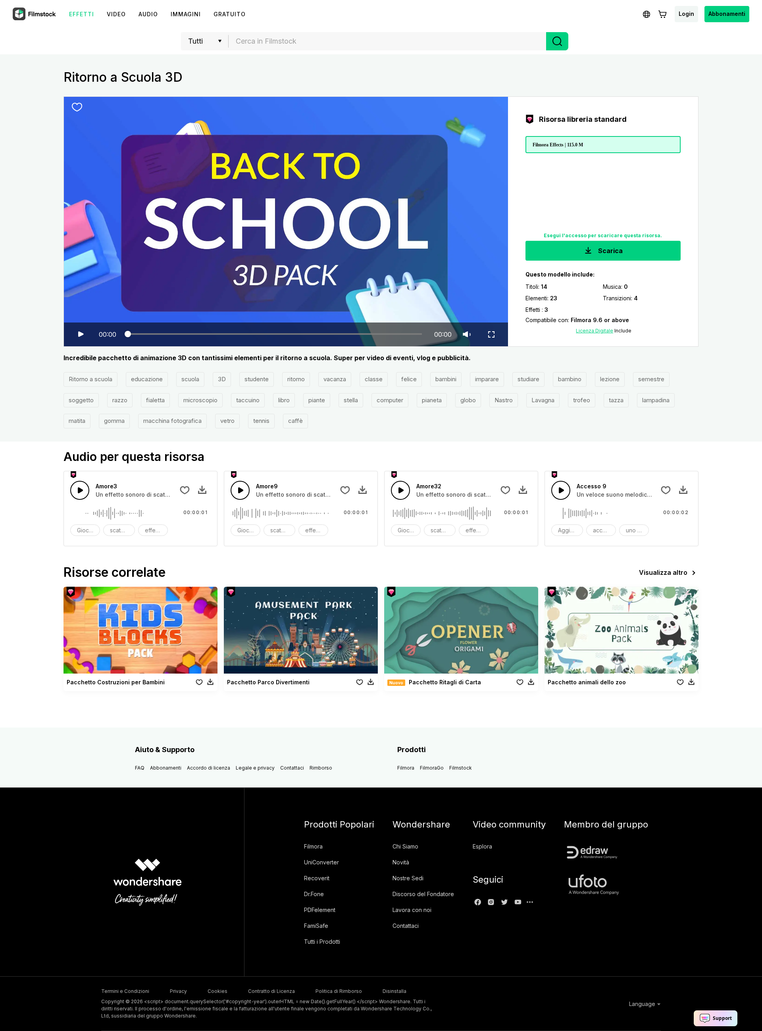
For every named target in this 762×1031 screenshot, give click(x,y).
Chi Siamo (405, 846)
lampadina (656, 400)
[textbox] (387, 41)
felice (409, 379)
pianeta (432, 400)
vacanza (334, 379)
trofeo (581, 400)
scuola (190, 379)
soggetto (81, 400)
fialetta (155, 400)
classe (374, 379)
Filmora (405, 768)
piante (316, 400)
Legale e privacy (255, 768)
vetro (227, 420)
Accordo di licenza (208, 768)
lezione (610, 379)
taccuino (248, 400)
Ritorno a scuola (90, 379)
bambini (445, 379)
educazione (147, 379)
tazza (616, 400)
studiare (528, 379)
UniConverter (321, 862)
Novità (401, 862)
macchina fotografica (172, 420)
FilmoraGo (432, 768)
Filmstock (460, 768)
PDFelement (319, 909)
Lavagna (542, 400)
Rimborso (321, 768)
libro (284, 400)
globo (468, 400)
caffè (295, 420)
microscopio (200, 400)
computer (390, 400)
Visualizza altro (663, 572)
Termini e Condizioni (125, 991)
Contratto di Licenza (271, 991)
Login (686, 13)
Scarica (610, 251)
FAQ (139, 768)
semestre (651, 379)
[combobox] (387, 41)
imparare (487, 379)
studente (256, 379)
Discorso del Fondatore (423, 894)
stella (351, 400)
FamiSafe (316, 925)
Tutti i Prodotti (322, 941)
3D (222, 379)
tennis (261, 420)
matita (77, 420)
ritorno (296, 379)
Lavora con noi (412, 909)
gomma (114, 420)
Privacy (178, 991)
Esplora (482, 846)
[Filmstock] (35, 14)
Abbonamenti (726, 13)
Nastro (504, 400)
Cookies (217, 991)
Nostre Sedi (408, 878)
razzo (119, 400)
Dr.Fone (314, 894)
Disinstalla (394, 991)
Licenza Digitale (594, 331)
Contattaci (292, 768)
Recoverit (316, 878)
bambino (569, 379)
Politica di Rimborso (339, 991)
